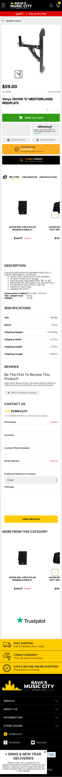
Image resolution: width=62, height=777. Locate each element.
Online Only (53, 92)
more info (37, 133)
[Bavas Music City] (21, 5)
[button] (56, 6)
